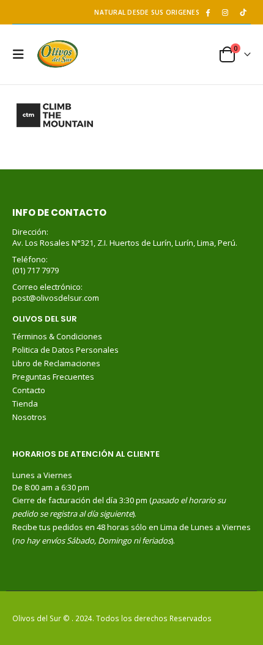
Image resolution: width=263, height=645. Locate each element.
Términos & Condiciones (57, 336)
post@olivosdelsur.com (55, 297)
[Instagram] (225, 12)
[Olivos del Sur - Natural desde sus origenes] (57, 54)
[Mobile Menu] (21, 54)
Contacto (28, 390)
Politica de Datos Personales (66, 349)
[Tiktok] (243, 12)
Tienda (25, 403)
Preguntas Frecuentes (53, 376)
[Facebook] (207, 12)
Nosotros (29, 416)
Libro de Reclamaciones (57, 363)
